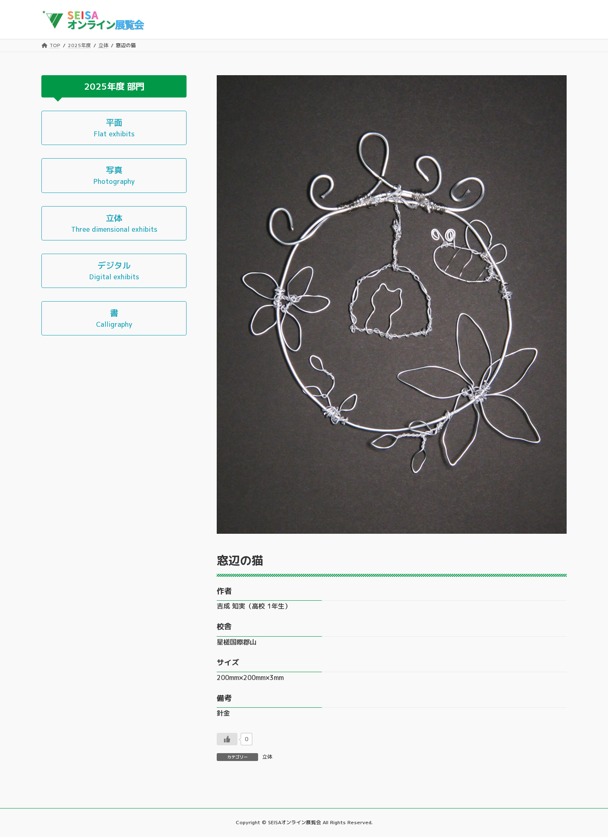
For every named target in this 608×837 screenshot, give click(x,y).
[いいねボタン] (227, 739)
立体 (267, 756)
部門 (135, 86)
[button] (114, 128)
